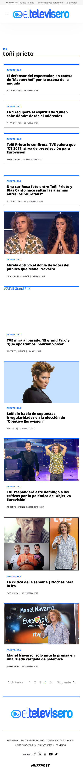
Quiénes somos (45, 745)
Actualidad (14, 70)
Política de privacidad (32, 740)
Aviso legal (13, 740)
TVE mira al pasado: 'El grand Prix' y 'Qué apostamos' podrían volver (38, 342)
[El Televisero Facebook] (35, 754)
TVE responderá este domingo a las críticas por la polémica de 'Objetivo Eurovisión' (39, 496)
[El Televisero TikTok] (56, 754)
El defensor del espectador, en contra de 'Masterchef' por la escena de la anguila (40, 80)
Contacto (61, 745)
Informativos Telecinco (50, 2)
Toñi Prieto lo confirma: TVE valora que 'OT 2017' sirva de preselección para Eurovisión (41, 148)
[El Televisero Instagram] (45, 754)
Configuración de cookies (60, 740)
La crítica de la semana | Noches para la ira (40, 584)
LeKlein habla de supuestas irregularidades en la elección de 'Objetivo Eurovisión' (36, 417)
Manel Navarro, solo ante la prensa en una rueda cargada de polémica (41, 657)
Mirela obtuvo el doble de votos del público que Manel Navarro (38, 267)
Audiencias (14, 576)
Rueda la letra (27, 2)
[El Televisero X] (39, 754)
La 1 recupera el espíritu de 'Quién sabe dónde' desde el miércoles (37, 114)
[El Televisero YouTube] (51, 754)
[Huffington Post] (40, 765)
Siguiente (64, 682)
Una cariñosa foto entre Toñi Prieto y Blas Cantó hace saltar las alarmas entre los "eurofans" (39, 190)
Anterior (17, 682)
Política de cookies (25, 745)
